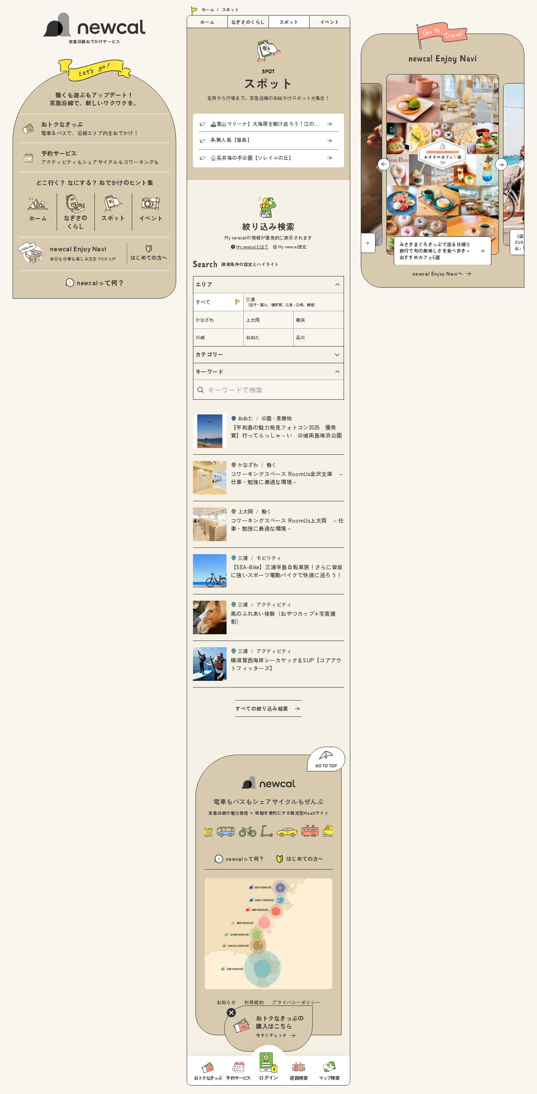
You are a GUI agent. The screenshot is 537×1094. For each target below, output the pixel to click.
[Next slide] (501, 164)
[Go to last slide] (384, 164)
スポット (289, 21)
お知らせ (226, 1002)
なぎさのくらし (248, 21)
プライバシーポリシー (296, 1002)
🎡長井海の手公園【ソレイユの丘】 (252, 157)
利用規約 (253, 1002)
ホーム (208, 9)
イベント (329, 21)
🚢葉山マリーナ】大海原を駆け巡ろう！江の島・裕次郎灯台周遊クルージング (274, 123)
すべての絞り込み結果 (261, 708)
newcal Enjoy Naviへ (437, 273)
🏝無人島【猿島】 (231, 139)
